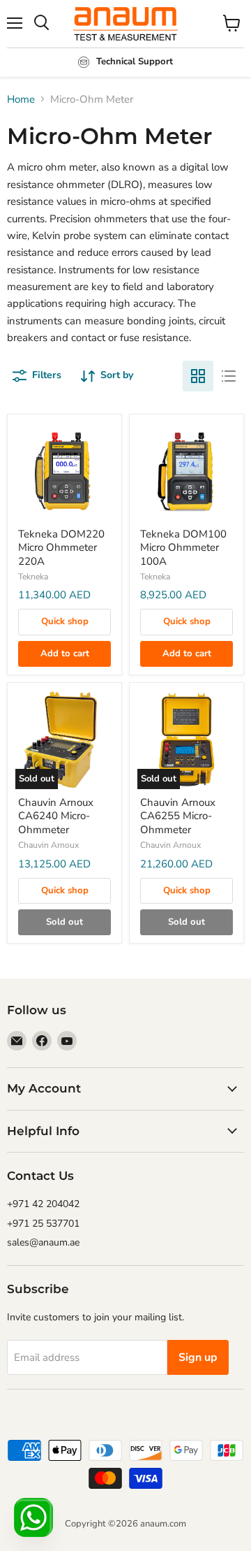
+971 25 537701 (43, 1223)
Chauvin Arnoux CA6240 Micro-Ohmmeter (55, 816)
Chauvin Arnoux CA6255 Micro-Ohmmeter (177, 816)
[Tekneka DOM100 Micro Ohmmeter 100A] (186, 471)
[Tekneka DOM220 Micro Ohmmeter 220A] (64, 471)
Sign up (198, 1357)
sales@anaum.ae (43, 1242)
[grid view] (198, 376)
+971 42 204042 (43, 1204)
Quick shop (65, 621)
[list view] (228, 376)
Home (21, 99)
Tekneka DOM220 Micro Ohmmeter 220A (61, 547)
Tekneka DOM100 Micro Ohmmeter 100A (183, 547)
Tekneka (33, 576)
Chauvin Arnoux (48, 845)
